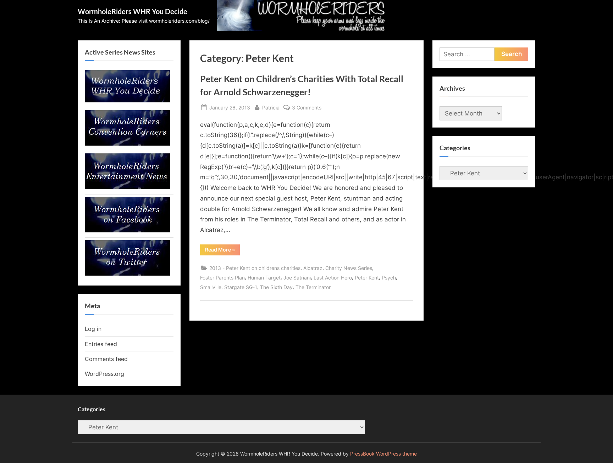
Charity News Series (348, 268)
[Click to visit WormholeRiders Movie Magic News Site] (127, 100)
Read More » (222, 250)
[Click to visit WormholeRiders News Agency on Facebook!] (127, 230)
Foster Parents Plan (222, 278)
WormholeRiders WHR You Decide (132, 11)
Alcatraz (312, 268)
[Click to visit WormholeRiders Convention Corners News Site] (127, 143)
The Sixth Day (276, 287)
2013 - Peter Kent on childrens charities (254, 268)
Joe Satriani (297, 278)
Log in (93, 328)
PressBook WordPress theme (383, 454)
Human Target (264, 278)
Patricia (271, 107)
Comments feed (106, 358)
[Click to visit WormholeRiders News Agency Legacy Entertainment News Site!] (127, 186)
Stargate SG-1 (240, 287)
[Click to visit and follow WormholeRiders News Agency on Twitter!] (127, 273)
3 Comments (306, 108)
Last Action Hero (333, 278)
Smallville (210, 287)
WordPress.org (104, 373)
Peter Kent (367, 278)
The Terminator (313, 287)
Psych (389, 278)
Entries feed (101, 344)
